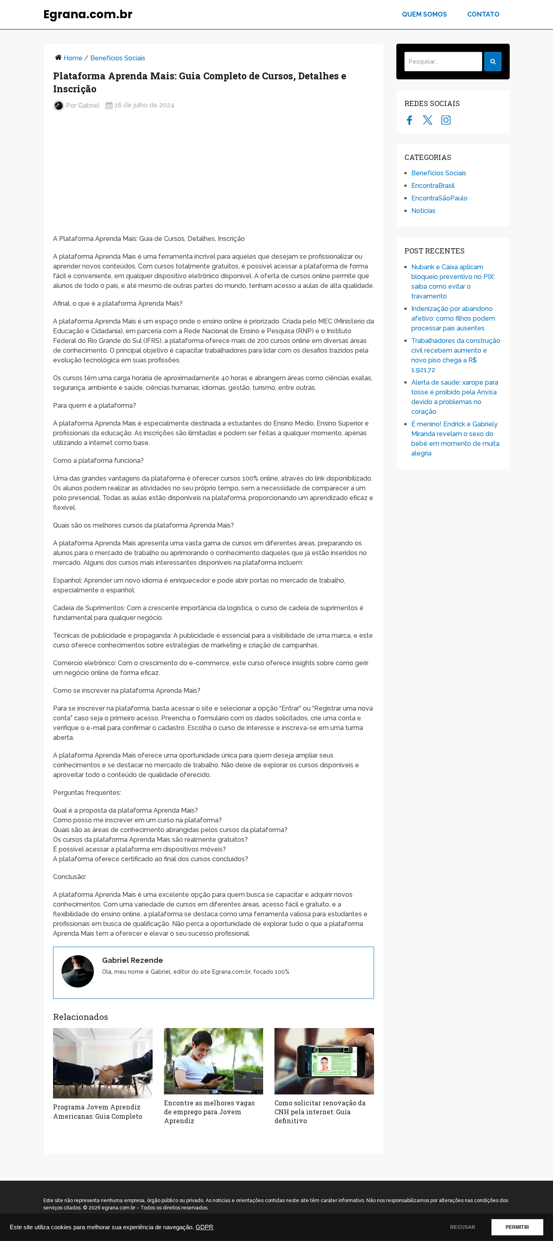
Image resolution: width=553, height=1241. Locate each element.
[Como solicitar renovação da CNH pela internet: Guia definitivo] (324, 1061)
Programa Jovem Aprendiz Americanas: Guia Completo (97, 1111)
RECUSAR (462, 1227)
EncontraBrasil (433, 185)
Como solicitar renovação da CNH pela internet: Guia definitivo (320, 1111)
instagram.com (446, 120)
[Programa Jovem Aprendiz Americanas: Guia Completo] (103, 1063)
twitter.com (428, 120)
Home (73, 58)
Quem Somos (424, 14)
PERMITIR (517, 1227)
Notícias (423, 211)
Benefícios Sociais (117, 58)
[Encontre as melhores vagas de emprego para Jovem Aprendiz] (214, 1061)
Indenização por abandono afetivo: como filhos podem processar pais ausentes (453, 318)
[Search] (493, 61)
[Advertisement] (213, 176)
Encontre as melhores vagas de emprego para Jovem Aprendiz (209, 1111)
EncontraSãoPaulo (439, 198)
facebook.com (409, 120)
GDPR (204, 1227)
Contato (483, 14)
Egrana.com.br (87, 14)
